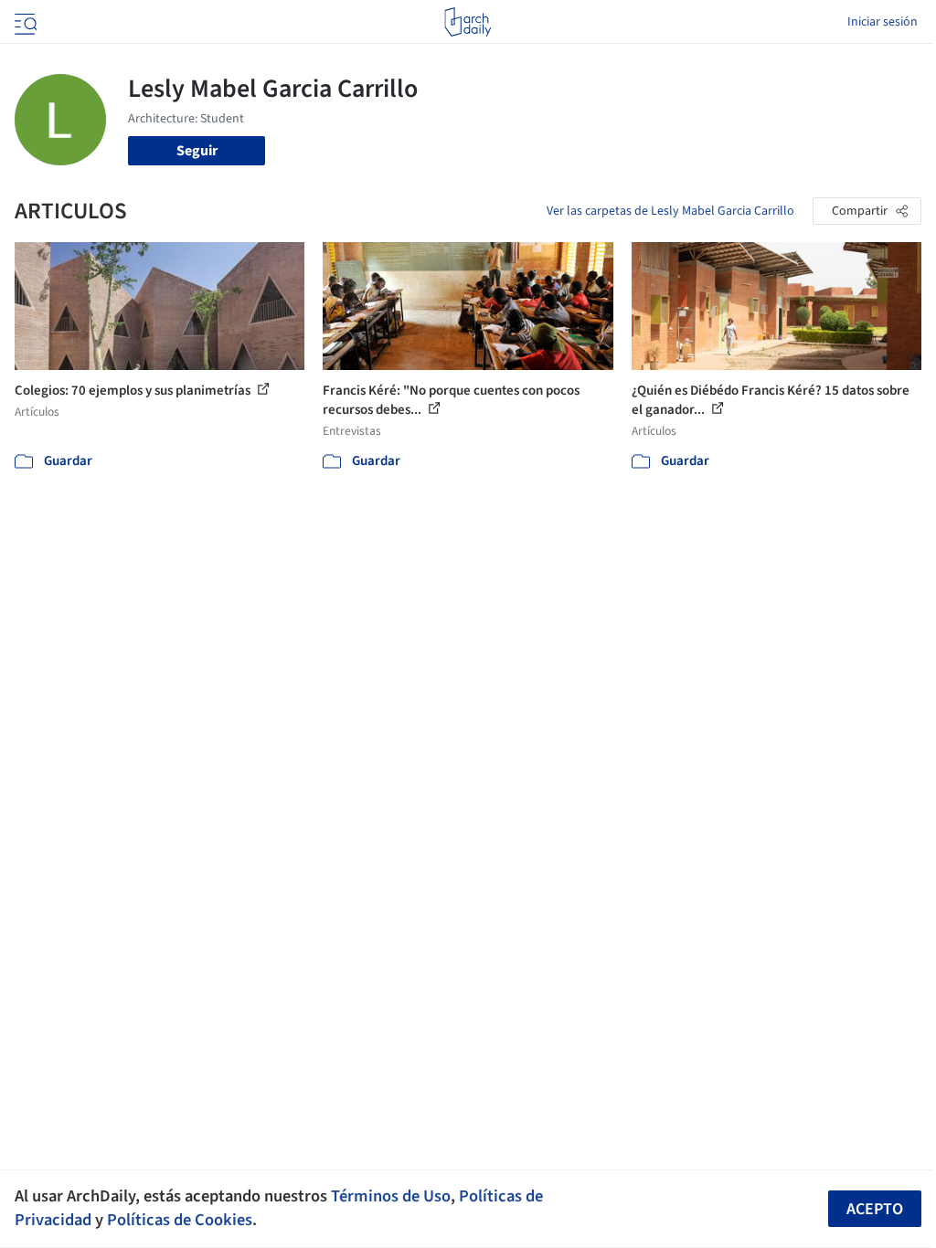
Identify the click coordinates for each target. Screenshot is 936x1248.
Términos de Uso (391, 1196)
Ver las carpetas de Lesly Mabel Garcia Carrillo (670, 211)
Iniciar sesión (882, 22)
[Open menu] (24, 22)
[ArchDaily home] (467, 22)
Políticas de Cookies (179, 1220)
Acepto (874, 1209)
